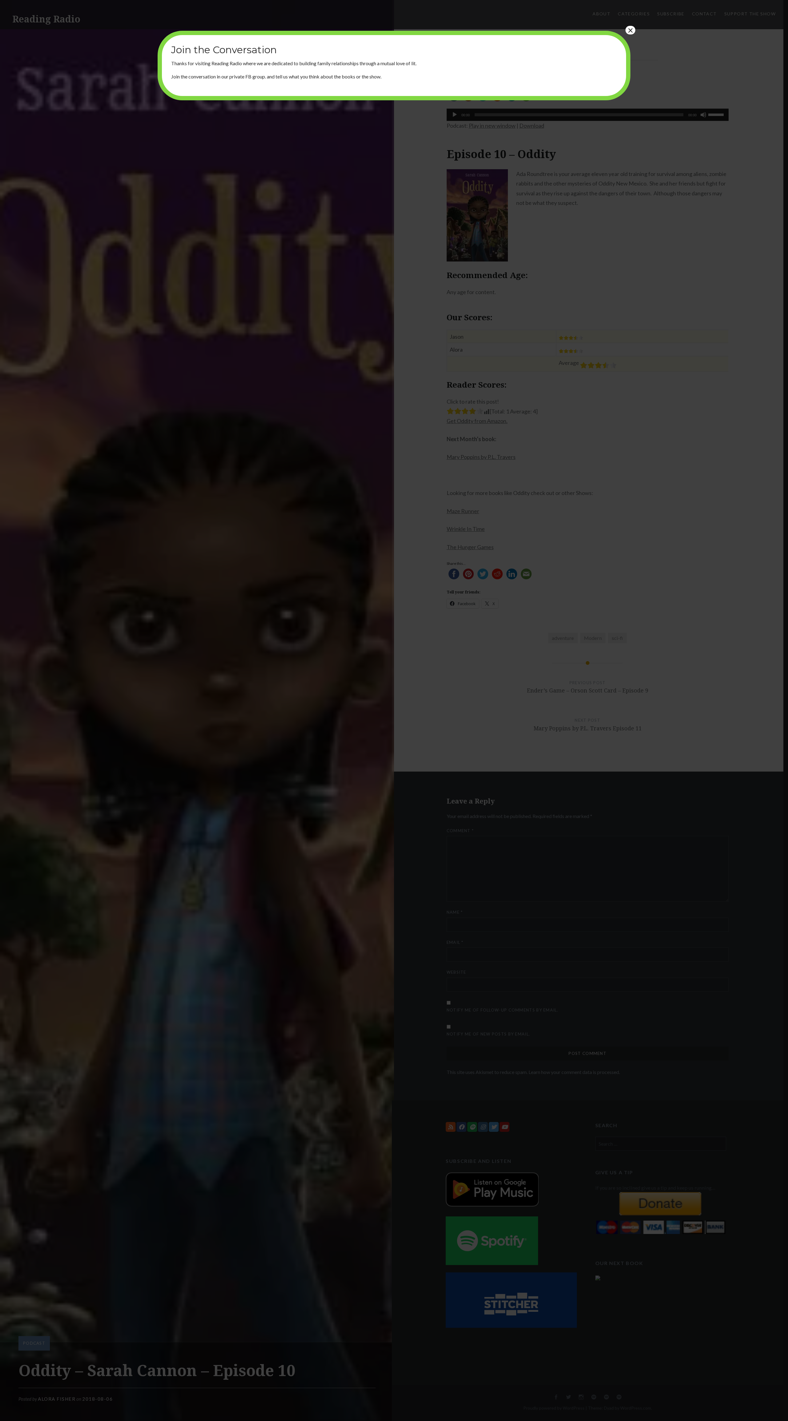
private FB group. (247, 76)
